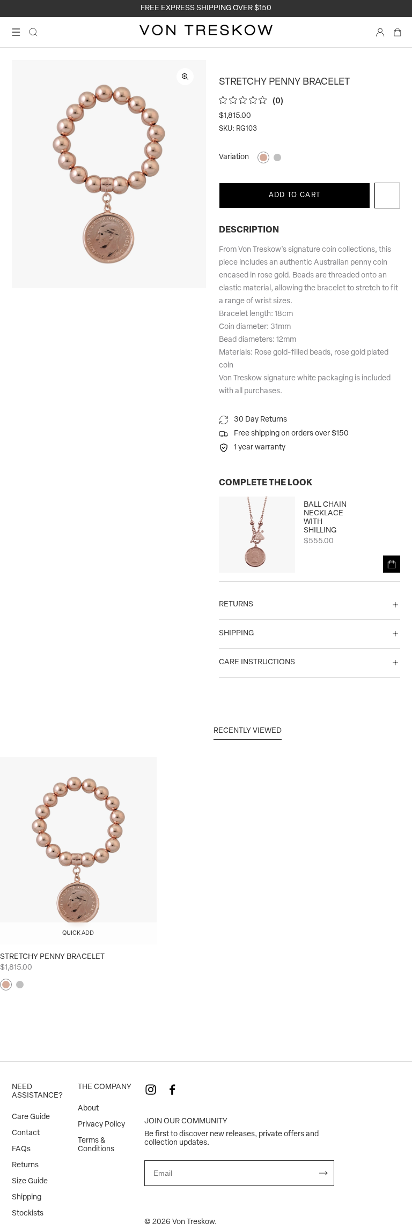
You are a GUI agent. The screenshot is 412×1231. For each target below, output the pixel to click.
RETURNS (236, 605)
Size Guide (30, 1181)
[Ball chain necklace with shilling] (257, 535)
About (88, 1109)
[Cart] (397, 32)
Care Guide (31, 1117)
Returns (25, 1165)
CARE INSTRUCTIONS (257, 662)
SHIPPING (236, 633)
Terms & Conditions (96, 1145)
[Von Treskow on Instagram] (150, 1089)
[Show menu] (16, 32)
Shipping (26, 1198)
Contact (26, 1133)
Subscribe (323, 1173)
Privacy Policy (101, 1125)
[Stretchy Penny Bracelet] (78, 850)
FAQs (21, 1149)
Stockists (27, 1214)
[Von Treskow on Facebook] (172, 1089)
